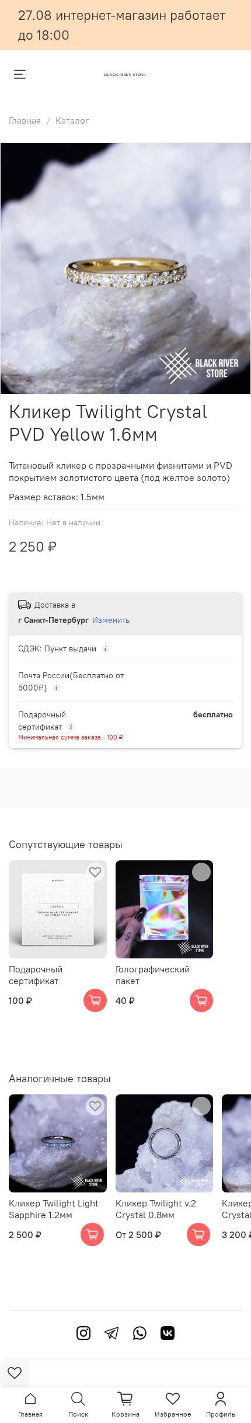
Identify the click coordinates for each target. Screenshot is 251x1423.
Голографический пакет (153, 974)
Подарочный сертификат (35, 974)
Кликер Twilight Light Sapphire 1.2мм (54, 1208)
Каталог (72, 120)
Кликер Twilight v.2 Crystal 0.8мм (156, 1208)
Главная (25, 120)
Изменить (111, 620)
